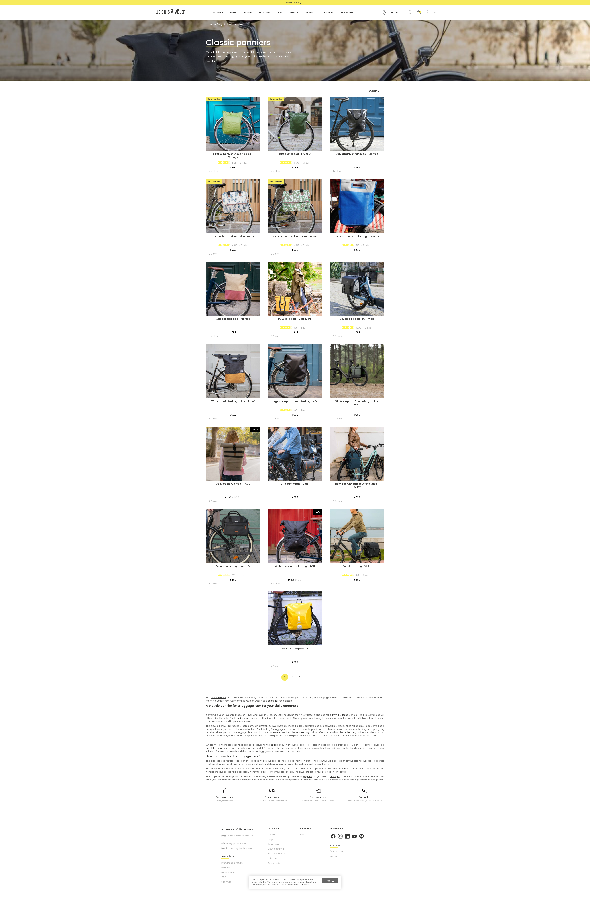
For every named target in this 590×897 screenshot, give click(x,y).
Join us (333, 856)
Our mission (336, 851)
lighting (309, 776)
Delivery (225, 867)
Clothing (272, 834)
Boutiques (392, 12)
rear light (334, 776)
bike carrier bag (219, 697)
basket (345, 768)
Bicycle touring (276, 848)
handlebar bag (214, 748)
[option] (293, 2)
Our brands (274, 863)
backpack (273, 700)
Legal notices (228, 872)
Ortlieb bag (350, 732)
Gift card (272, 858)
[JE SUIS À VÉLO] (169, 12)
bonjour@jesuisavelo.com (370, 801)
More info (304, 884)
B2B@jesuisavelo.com (238, 843)
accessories (275, 732)
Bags (270, 839)
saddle (274, 744)
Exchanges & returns (232, 862)
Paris (301, 834)
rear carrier (252, 718)
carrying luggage (339, 714)
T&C (223, 877)
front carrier (236, 718)
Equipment (274, 844)
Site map (226, 881)
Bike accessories (276, 853)
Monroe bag (302, 732)
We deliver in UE (293, 2)
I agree (330, 881)
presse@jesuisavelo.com (243, 848)
